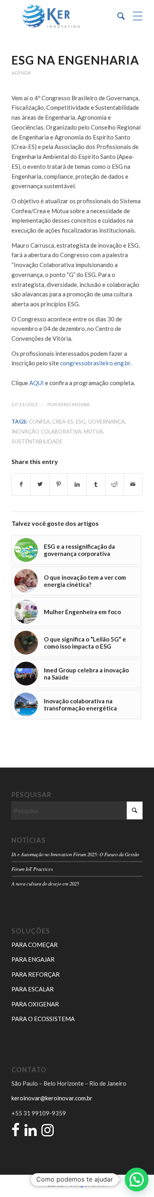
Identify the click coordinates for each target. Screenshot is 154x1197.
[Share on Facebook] (21, 484)
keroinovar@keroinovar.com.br (51, 1098)
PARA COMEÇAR (34, 944)
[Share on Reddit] (114, 484)
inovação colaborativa (46, 431)
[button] (136, 1179)
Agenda (21, 73)
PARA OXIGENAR (35, 1004)
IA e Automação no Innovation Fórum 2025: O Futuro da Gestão (75, 854)
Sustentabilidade (36, 441)
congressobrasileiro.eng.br (95, 363)
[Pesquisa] (117, 16)
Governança (106, 421)
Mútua (93, 431)
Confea (39, 421)
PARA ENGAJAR (32, 959)
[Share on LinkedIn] (77, 484)
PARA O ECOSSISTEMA (43, 1018)
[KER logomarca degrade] (63, 16)
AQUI (36, 382)
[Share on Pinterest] (58, 484)
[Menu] (134, 16)
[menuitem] (117, 16)
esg (81, 421)
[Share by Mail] (133, 484)
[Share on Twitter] (40, 484)
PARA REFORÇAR (35, 974)
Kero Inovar (74, 404)
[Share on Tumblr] (96, 484)
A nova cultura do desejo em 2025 (45, 883)
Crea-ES (62, 421)
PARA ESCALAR (32, 989)
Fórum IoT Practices (32, 868)
